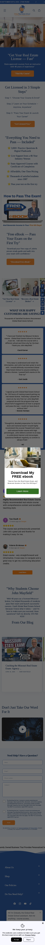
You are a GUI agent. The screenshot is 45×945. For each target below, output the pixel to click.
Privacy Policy (30, 935)
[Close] (43, 923)
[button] (7, 450)
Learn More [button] (22, 491)
